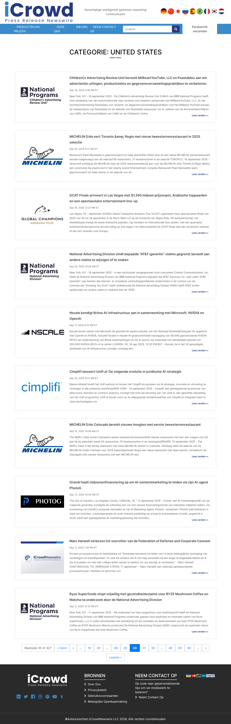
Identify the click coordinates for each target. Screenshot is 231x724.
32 (153, 648)
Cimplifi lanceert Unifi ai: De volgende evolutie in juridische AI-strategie (125, 371)
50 (180, 648)
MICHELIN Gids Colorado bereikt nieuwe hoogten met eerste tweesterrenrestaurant (135, 424)
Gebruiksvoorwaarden (103, 696)
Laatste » (115, 657)
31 (144, 648)
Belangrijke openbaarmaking (107, 701)
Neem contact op (103, 29)
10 (89, 648)
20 (98, 648)
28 (116, 648)
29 (125, 648)
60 (189, 648)
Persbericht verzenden (200, 29)
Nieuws (82, 27)
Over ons (94, 684)
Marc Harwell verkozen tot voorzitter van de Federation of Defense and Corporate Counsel (139, 541)
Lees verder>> (200, 115)
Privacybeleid (97, 690)
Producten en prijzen (27, 29)
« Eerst (62, 648)
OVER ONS (59, 29)
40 (170, 648)
